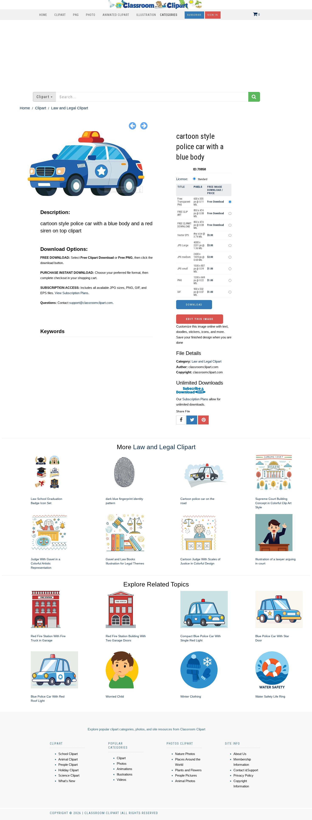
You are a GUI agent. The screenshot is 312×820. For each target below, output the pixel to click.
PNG (76, 15)
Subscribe (194, 15)
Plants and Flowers (188, 770)
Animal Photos (185, 781)
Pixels (198, 186)
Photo (90, 15)
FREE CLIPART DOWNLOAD (184, 225)
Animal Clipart (68, 759)
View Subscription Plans (71, 293)
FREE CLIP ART (182, 213)
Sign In (213, 15)
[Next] (144, 125)
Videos (121, 779)
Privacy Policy (243, 775)
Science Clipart (68, 775)
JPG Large (182, 245)
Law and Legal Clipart (69, 108)
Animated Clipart (116, 15)
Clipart (60, 15)
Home (43, 15)
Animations (124, 769)
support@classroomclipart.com (91, 302)
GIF (179, 291)
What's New (66, 781)
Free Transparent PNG (183, 201)
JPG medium (184, 257)
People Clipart (68, 764)
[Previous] (132, 125)
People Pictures (186, 775)
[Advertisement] (156, 53)
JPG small (182, 268)
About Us (239, 754)
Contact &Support (245, 770)
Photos (121, 763)
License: (182, 179)
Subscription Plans (195, 399)
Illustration (146, 15)
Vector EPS (183, 235)
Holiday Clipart (68, 770)
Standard (202, 179)
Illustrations (124, 774)
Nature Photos (185, 754)
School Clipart (68, 754)
